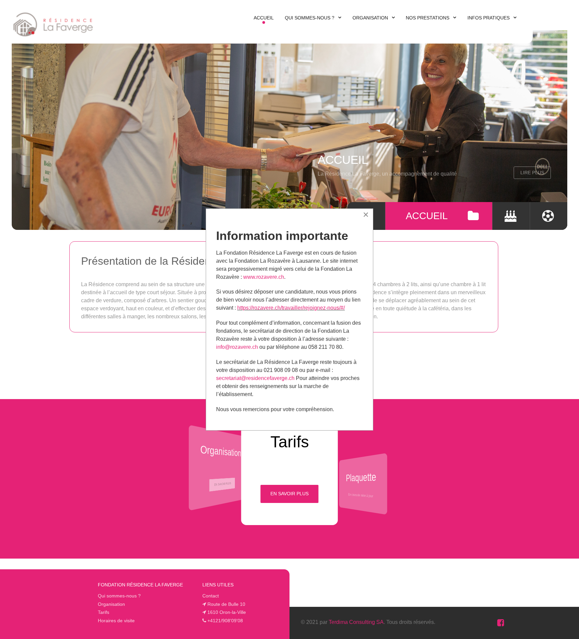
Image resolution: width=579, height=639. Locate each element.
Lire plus (526, 172)
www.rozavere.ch (263, 277)
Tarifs (103, 612)
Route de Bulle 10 (226, 604)
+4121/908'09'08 (225, 620)
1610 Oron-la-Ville (226, 612)
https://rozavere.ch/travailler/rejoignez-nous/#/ (291, 308)
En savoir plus (222, 484)
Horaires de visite (116, 620)
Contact (210, 595)
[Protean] (53, 23)
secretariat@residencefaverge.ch (256, 378)
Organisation (111, 604)
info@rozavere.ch (237, 347)
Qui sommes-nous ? (119, 595)
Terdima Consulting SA (356, 622)
